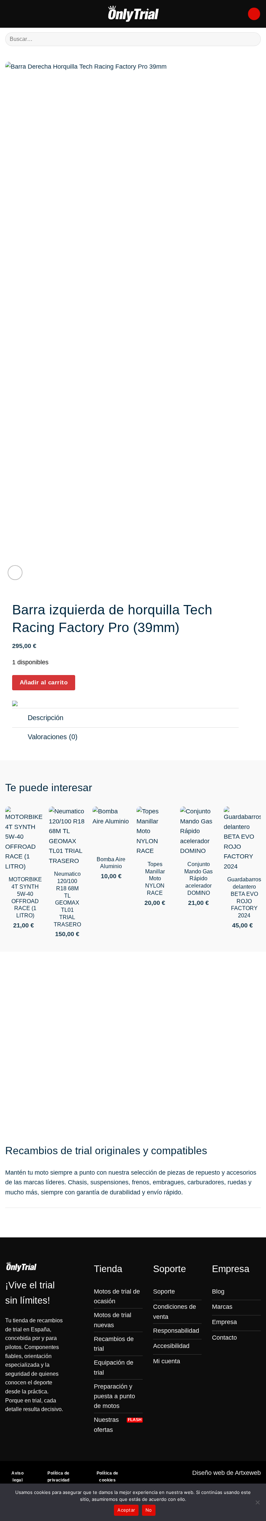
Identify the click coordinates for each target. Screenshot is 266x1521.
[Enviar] (252, 39)
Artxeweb (248, 1472)
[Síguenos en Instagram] (217, 1351)
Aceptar (126, 1510)
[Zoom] (15, 572)
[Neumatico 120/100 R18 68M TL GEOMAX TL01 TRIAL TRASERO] (67, 836)
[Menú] (10, 14)
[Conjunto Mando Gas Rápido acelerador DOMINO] (198, 831)
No (148, 1510)
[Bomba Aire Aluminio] (111, 828)
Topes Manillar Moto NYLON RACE (155, 878)
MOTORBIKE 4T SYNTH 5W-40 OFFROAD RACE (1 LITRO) (25, 897)
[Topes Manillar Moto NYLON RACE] (155, 831)
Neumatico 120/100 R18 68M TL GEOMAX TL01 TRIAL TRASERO (67, 899)
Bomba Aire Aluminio (111, 863)
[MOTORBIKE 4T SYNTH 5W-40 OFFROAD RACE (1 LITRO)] (23, 838)
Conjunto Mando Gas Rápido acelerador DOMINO (198, 878)
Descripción (45, 717)
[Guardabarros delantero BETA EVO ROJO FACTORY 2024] (242, 838)
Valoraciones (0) (53, 737)
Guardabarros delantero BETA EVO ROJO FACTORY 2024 (244, 897)
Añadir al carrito (44, 682)
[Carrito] (254, 14)
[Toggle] (19, 718)
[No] (257, 1504)
